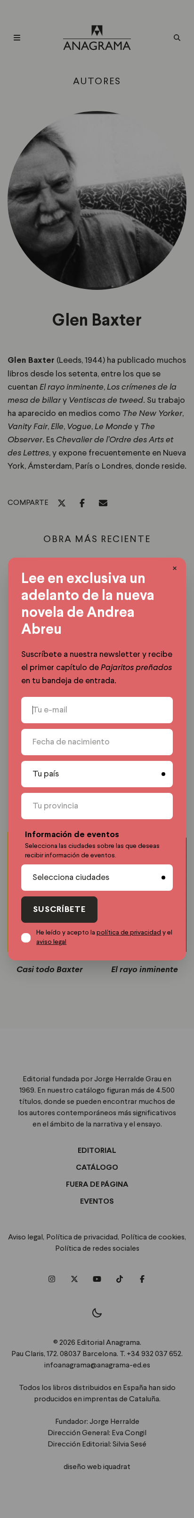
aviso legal (51, 942)
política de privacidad (129, 932)
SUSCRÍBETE (59, 910)
